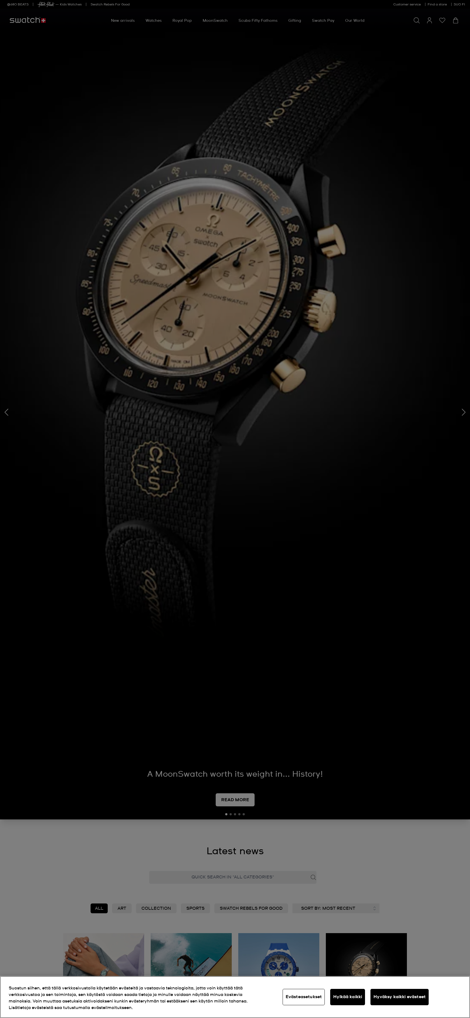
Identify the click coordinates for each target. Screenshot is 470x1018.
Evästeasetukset (304, 997)
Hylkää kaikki (347, 997)
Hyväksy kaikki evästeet (399, 997)
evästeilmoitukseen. (112, 1007)
